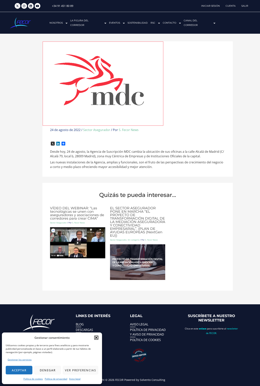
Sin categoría (134, 239)
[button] (96, 338)
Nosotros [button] (56, 22)
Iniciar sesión (210, 5)
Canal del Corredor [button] (191, 22)
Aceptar (19, 370)
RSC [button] (153, 22)
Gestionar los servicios (20, 359)
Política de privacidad (56, 378)
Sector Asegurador (96, 130)
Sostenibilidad (138, 22)
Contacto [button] (169, 22)
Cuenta (231, 5)
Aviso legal (75, 378)
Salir (244, 5)
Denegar (48, 370)
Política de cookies (33, 378)
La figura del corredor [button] (79, 22)
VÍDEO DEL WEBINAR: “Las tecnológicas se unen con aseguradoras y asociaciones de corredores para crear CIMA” (77, 213)
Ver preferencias (80, 370)
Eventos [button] (114, 22)
